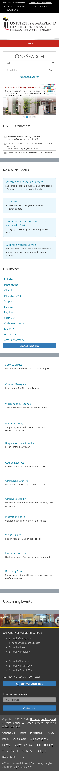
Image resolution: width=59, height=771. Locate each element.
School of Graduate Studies (24, 643)
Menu (30, 43)
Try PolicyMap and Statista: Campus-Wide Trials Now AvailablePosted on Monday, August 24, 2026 (29, 146)
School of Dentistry (20, 638)
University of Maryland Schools (23, 632)
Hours (22, 733)
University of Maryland (43, 719)
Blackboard (12, 10)
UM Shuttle (46, 6)
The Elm (32, 6)
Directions (36, 733)
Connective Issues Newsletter (21, 676)
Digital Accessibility (33, 751)
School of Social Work (21, 670)
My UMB (21, 6)
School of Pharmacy (20, 665)
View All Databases (29, 345)
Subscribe (31, 707)
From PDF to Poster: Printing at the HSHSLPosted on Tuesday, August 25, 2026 (25, 137)
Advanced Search (29, 77)
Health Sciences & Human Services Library (28, 723)
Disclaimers (19, 739)
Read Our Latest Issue (31, 683)
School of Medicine (20, 651)
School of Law (17, 647)
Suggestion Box (23, 745)
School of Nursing (19, 661)
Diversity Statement (13, 757)
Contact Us (8, 733)
